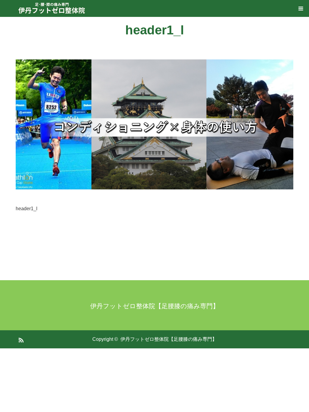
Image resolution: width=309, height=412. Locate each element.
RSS (20, 339)
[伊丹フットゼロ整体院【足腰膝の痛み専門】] (52, 8)
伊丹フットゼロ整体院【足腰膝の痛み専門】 (154, 306)
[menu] (300, 8)
